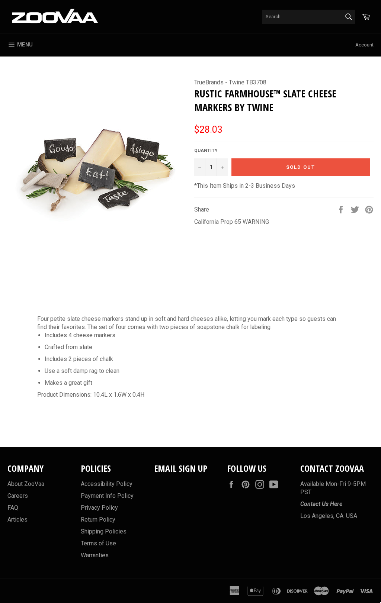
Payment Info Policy (107, 495)
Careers (17, 495)
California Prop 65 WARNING (231, 221)
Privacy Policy (99, 507)
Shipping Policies (104, 531)
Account (364, 45)
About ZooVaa (25, 483)
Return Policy (98, 519)
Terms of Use (98, 543)
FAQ (12, 507)
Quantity (206, 150)
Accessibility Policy (106, 483)
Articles (17, 519)
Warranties (95, 555)
